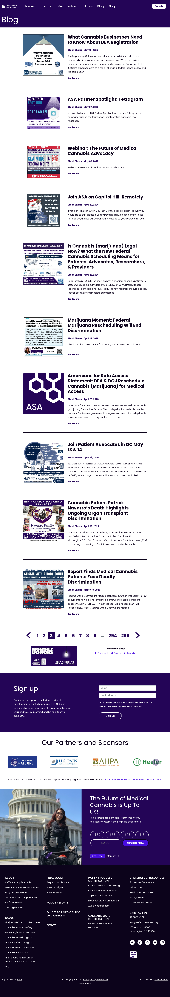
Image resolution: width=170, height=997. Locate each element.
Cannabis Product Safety (18, 927)
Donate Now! (135, 843)
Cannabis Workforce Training (104, 885)
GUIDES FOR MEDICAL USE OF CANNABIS (63, 913)
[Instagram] (147, 942)
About (9, 878)
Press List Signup (55, 887)
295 (125, 636)
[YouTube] (155, 942)
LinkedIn (131, 653)
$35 (112, 835)
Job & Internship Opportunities (21, 897)
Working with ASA (14, 907)
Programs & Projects (16, 892)
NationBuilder (161, 979)
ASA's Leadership (14, 902)
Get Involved (68, 6)
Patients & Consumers (142, 882)
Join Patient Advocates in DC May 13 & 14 (105, 447)
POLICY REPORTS (57, 902)
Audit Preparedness (99, 905)
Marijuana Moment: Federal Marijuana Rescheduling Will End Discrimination (104, 325)
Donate (159, 6)
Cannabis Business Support (103, 890)
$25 (127, 835)
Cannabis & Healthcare (17, 952)
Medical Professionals (141, 892)
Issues (30, 6)
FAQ (7, 966)
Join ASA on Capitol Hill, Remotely (105, 197)
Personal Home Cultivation (19, 947)
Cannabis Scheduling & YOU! (20, 937)
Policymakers (137, 897)
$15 (142, 835)
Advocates (136, 887)
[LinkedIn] (162, 942)
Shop (112, 6)
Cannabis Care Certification (99, 917)
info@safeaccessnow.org (144, 922)
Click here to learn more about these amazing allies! (133, 779)
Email (19, 979)
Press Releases (55, 892)
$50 (97, 835)
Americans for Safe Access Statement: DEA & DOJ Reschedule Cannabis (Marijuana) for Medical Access (106, 384)
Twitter (117, 653)
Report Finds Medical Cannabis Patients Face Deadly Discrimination (103, 576)
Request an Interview (58, 882)
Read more (73, 78)
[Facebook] (140, 942)
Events (51, 925)
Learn (47, 6)
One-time (97, 856)
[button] (14, 762)
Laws (89, 6)
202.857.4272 (137, 917)
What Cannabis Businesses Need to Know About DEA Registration (105, 39)
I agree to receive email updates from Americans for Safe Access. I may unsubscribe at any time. (125, 704)
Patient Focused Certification (100, 879)
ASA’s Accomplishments (18, 882)
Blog (100, 6)
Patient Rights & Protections (20, 932)
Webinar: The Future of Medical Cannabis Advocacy (103, 151)
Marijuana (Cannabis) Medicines (22, 922)
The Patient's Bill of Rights (18, 942)
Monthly (111, 856)
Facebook (102, 653)
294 (113, 636)
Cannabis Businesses (141, 902)
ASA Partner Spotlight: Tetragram (105, 99)
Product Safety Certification (103, 900)
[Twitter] (132, 942)
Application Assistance (100, 895)
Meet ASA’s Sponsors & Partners (22, 887)
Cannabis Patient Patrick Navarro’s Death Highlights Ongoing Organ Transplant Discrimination (98, 511)
